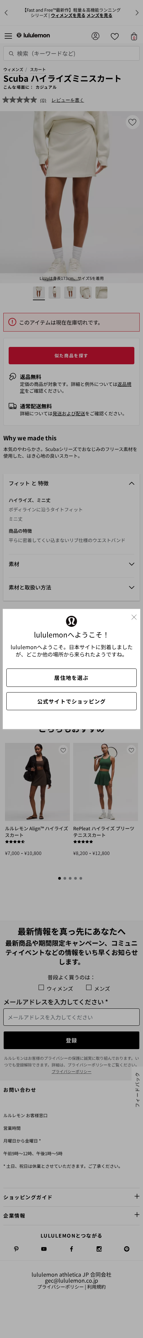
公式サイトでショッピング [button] (71, 701)
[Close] (136, 615)
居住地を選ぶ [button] (71, 678)
